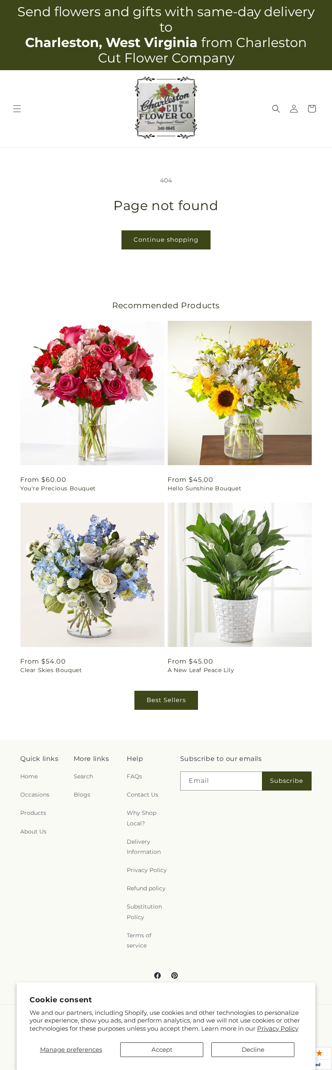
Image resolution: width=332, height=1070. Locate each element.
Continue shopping (166, 239)
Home (29, 776)
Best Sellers (166, 700)
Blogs (82, 794)
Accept (161, 1049)
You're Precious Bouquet (58, 488)
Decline (253, 1049)
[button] (17, 109)
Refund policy (146, 888)
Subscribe (286, 780)
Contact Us (142, 794)
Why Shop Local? (141, 818)
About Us (33, 831)
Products (33, 812)
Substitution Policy (144, 911)
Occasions (34, 794)
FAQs (134, 776)
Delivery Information (144, 846)
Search (83, 776)
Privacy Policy (277, 1028)
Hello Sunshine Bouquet (204, 488)
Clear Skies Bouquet (51, 670)
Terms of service (139, 940)
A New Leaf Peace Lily (201, 670)
